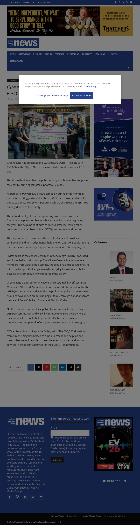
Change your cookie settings (53, 95)
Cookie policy (90, 86)
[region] (70, 89)
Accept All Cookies (81, 95)
